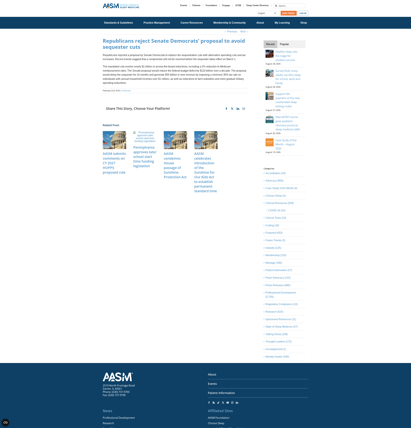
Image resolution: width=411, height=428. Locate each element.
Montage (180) (274, 262)
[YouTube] (228, 403)
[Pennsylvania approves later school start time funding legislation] (145, 132)
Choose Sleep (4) (276, 195)
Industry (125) (273, 247)
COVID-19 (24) (276, 210)
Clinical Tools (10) (276, 217)
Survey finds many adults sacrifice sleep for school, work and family (288, 77)
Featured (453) (274, 232)
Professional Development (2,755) (281, 294)
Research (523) (274, 311)
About (212, 374)
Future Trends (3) (275, 240)
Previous (232, 31)
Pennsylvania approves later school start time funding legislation (145, 156)
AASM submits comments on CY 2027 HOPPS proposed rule (114, 162)
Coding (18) (272, 225)
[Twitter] (223, 403)
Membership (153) (276, 255)
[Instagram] (232, 403)
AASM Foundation (218, 417)
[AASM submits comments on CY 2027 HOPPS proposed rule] (114, 132)
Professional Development (119, 417)
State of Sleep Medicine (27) (282, 326)
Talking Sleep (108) (277, 334)
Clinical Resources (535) (280, 203)
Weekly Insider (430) (277, 356)
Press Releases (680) (278, 285)
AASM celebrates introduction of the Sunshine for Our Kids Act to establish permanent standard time (205, 172)
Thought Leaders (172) (279, 341)
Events (212, 384)
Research (108, 423)
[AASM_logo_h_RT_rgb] (121, 4)
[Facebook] (209, 403)
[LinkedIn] (237, 403)
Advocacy (126, 91)
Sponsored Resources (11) (281, 319)
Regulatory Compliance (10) (282, 304)
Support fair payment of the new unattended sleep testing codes (287, 100)
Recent (270, 44)
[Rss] (214, 403)
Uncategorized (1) (276, 349)
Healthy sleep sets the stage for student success (286, 56)
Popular (284, 44)
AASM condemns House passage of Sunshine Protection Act (175, 165)
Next (243, 31)
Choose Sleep (216, 423)
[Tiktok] (218, 403)
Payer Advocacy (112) (278, 277)
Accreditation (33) (276, 173)
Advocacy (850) (274, 180)
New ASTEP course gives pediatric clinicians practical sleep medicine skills (287, 123)
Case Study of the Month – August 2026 (286, 144)
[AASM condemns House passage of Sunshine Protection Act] (175, 132)
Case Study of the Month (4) (281, 188)
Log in (302, 13)
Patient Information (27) (279, 270)
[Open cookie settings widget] (5, 422)
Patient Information (221, 393)
